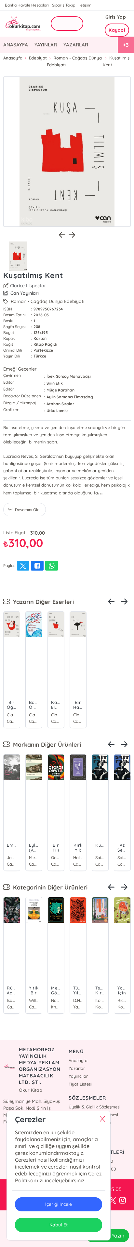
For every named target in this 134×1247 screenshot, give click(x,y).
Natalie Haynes (56, 1000)
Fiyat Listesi (80, 1084)
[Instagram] (122, 1200)
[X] (113, 1200)
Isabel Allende (12, 1000)
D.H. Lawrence (78, 1000)
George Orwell (56, 857)
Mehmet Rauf (34, 857)
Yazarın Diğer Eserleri (42, 602)
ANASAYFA (15, 45)
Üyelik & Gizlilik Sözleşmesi (94, 1106)
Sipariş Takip (63, 5)
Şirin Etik (55, 383)
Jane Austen (12, 857)
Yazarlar (77, 1068)
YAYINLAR (45, 45)
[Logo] (22, 23)
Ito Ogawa (100, 1000)
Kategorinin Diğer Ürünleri (48, 887)
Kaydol (117, 30)
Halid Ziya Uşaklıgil (78, 857)
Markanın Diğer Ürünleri (45, 744)
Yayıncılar (78, 1076)
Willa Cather (34, 1000)
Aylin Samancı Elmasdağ (70, 396)
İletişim (84, 5)
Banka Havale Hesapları (27, 5)
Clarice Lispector (28, 285)
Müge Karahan (60, 390)
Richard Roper (122, 1000)
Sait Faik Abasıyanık (100, 857)
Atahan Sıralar (60, 403)
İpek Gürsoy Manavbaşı (69, 376)
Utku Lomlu (57, 410)
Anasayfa (78, 1060)
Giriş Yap (115, 17)
